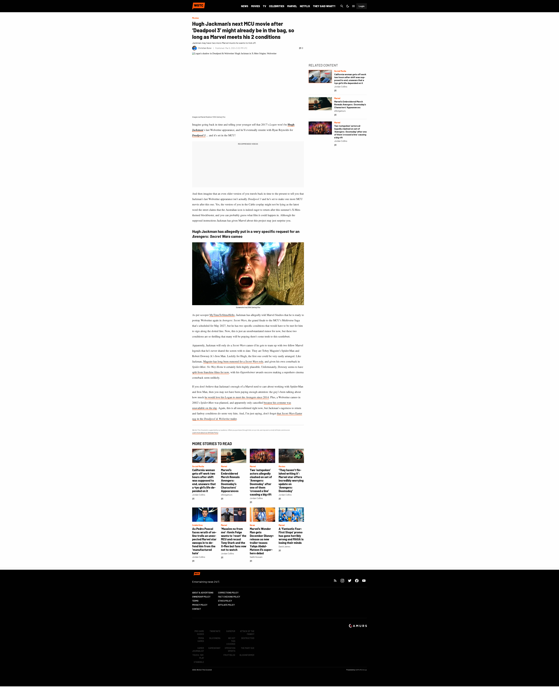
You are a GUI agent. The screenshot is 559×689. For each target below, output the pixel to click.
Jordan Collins (198, 495)
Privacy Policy (199, 605)
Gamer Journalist (198, 649)
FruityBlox (229, 655)
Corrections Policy (228, 592)
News (244, 6)
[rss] (335, 581)
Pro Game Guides (199, 632)
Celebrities (276, 6)
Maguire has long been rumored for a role (233, 361)
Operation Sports (230, 649)
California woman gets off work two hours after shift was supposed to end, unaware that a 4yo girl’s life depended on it (204, 480)
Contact (196, 609)
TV (264, 6)
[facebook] (357, 581)
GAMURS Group (361, 670)
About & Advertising (202, 592)
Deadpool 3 (199, 135)
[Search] (342, 6)
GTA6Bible (199, 662)
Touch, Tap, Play (198, 656)
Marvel (292, 6)
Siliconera (214, 638)
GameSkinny (214, 648)
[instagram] (342, 581)
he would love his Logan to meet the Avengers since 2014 (237, 397)
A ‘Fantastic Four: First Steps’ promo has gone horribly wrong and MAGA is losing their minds (291, 535)
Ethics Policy (225, 601)
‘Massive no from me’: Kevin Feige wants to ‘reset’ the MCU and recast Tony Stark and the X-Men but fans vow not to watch (233, 539)
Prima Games (201, 639)
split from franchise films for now (210, 372)
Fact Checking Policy (229, 596)
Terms (195, 601)
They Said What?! (324, 6)
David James (284, 546)
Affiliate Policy (226, 605)
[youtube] (364, 581)
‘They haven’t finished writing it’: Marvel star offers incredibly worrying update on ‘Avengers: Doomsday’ (291, 480)
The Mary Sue (247, 648)
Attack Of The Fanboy (247, 632)
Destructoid (247, 638)
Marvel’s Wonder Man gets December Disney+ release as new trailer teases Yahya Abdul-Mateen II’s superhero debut (262, 541)
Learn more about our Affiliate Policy (205, 433)
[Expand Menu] (353, 6)
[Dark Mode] (348, 6)
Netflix (305, 6)
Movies (255, 6)
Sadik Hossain (256, 557)
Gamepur (230, 631)
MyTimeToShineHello (222, 315)
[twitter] (349, 581)
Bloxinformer (247, 655)
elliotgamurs (226, 495)
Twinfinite (215, 631)
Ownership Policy (201, 596)
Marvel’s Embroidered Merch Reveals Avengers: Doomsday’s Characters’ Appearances (230, 480)
